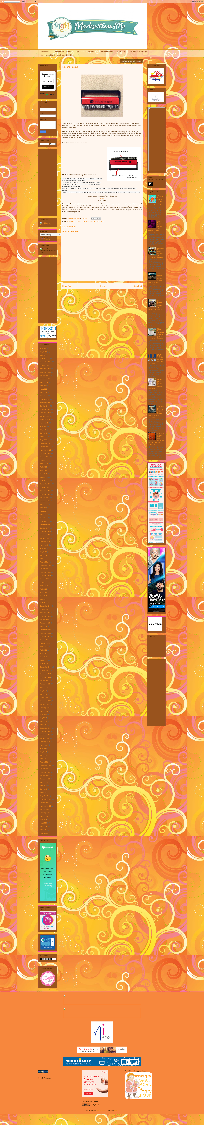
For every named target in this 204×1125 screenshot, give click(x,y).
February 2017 (45, 501)
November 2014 (45, 409)
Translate (47, 239)
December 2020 (45, 636)
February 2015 (45, 419)
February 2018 (45, 541)
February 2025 (45, 779)
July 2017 (43, 518)
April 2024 (43, 748)
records (92, 221)
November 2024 (45, 772)
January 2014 (44, 375)
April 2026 (43, 819)
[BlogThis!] (94, 218)
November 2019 (45, 613)
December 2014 (45, 413)
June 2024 (43, 755)
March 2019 (44, 585)
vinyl (102, 221)
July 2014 (43, 396)
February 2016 (45, 460)
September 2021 (45, 667)
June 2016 (43, 474)
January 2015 (44, 416)
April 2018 (43, 548)
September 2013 (45, 362)
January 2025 (44, 775)
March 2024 (44, 745)
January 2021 (44, 640)
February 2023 (45, 708)
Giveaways (45, 51)
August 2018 (44, 562)
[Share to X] (96, 218)
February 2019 (45, 582)
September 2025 (45, 799)
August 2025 (44, 796)
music (87, 221)
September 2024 (45, 765)
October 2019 (44, 609)
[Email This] (92, 218)
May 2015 (43, 430)
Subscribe (48, 87)
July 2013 (43, 355)
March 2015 (44, 423)
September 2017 (45, 525)
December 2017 (45, 535)
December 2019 (45, 616)
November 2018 (45, 572)
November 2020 (45, 633)
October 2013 (44, 365)
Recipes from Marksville (138, 51)
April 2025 (43, 785)
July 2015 (43, 436)
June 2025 (43, 789)
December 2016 (45, 494)
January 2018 (44, 538)
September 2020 (45, 630)
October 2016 (44, 487)
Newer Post (66, 286)
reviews (98, 221)
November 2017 (45, 531)
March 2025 (44, 782)
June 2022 (43, 694)
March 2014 (44, 382)
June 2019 (43, 596)
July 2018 (43, 558)
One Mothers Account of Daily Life (113, 51)
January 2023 (44, 704)
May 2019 (43, 592)
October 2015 (44, 446)
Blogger (116, 1110)
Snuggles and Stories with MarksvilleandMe (56, 55)
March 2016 (44, 463)
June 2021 (43, 657)
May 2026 (43, 823)
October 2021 (44, 670)
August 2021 (44, 663)
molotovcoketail (101, 1110)
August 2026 (44, 833)
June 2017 (43, 514)
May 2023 (43, 718)
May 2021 (43, 653)
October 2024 (44, 769)
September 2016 (45, 484)
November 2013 (45, 369)
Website (102, 198)
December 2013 (45, 372)
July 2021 (43, 660)
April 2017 (43, 508)
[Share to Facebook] (98, 218)
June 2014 (43, 392)
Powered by (42, 94)
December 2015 (45, 453)
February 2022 (45, 684)
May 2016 (43, 470)
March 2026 (44, 816)
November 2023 (45, 731)
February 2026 (45, 813)
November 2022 (45, 701)
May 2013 (43, 352)
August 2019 (44, 602)
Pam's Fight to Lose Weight (86, 51)
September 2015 (45, 443)
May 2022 (43, 691)
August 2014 (44, 399)
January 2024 (44, 738)
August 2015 (44, 440)
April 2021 (43, 650)
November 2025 (45, 806)
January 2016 (44, 457)
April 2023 (43, 714)
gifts (83, 221)
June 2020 (43, 626)
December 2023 (45, 735)
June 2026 (43, 826)
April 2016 (43, 467)
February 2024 (45, 741)
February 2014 (45, 379)
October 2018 (44, 569)
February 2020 (45, 623)
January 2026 (44, 809)
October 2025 (44, 802)
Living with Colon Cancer (62, 51)
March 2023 (44, 711)
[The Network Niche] (47, 949)
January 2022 (44, 680)
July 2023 (43, 725)
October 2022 (44, 697)
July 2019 (43, 599)
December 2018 (45, 575)
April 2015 (43, 426)
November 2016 (45, 491)
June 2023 (43, 721)
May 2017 (43, 511)
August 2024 (44, 762)
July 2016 (43, 477)
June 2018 (43, 555)
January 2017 (44, 497)
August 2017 (44, 521)
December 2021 (45, 677)
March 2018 (44, 545)
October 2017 (44, 528)
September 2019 (45, 606)
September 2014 (45, 402)
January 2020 (44, 619)
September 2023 (45, 728)
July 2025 (43, 792)
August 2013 (44, 358)
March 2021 (44, 646)
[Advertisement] (48, 182)
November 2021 (45, 674)
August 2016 (44, 480)
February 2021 (45, 643)
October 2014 (44, 406)
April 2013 (43, 348)
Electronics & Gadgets (74, 221)
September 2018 (45, 565)
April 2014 (43, 385)
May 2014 (43, 389)
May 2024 (43, 752)
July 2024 (43, 758)
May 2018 (43, 552)
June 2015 (43, 433)
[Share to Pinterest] (100, 218)
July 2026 (43, 830)
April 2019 (43, 589)
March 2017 (44, 504)
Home (102, 286)
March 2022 (44, 687)
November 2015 (45, 450)
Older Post (138, 286)
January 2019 (44, 579)
